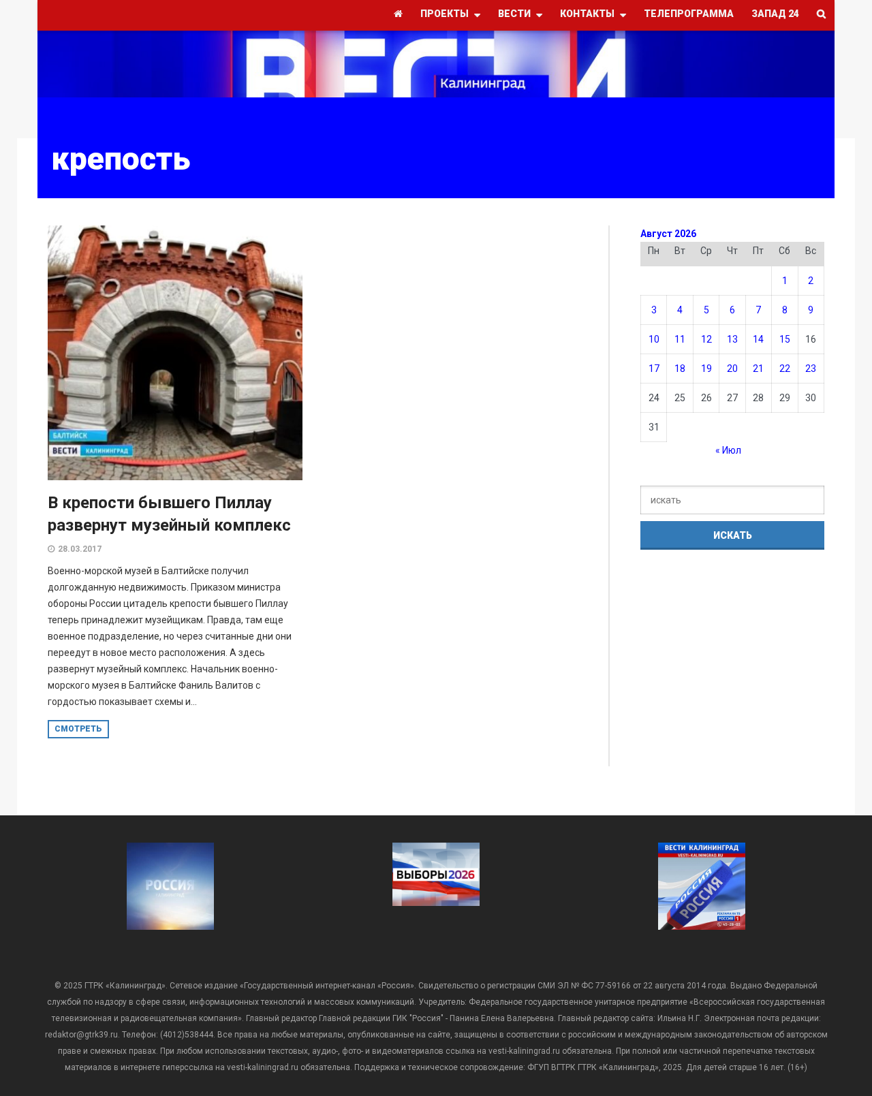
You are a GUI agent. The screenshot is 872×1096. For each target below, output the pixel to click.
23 (810, 368)
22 (784, 368)
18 (679, 368)
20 (732, 368)
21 (758, 368)
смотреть (78, 729)
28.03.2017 (80, 549)
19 (706, 368)
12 (706, 339)
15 (784, 339)
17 (654, 368)
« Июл (728, 450)
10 (654, 339)
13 (732, 339)
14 (758, 339)
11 (679, 339)
